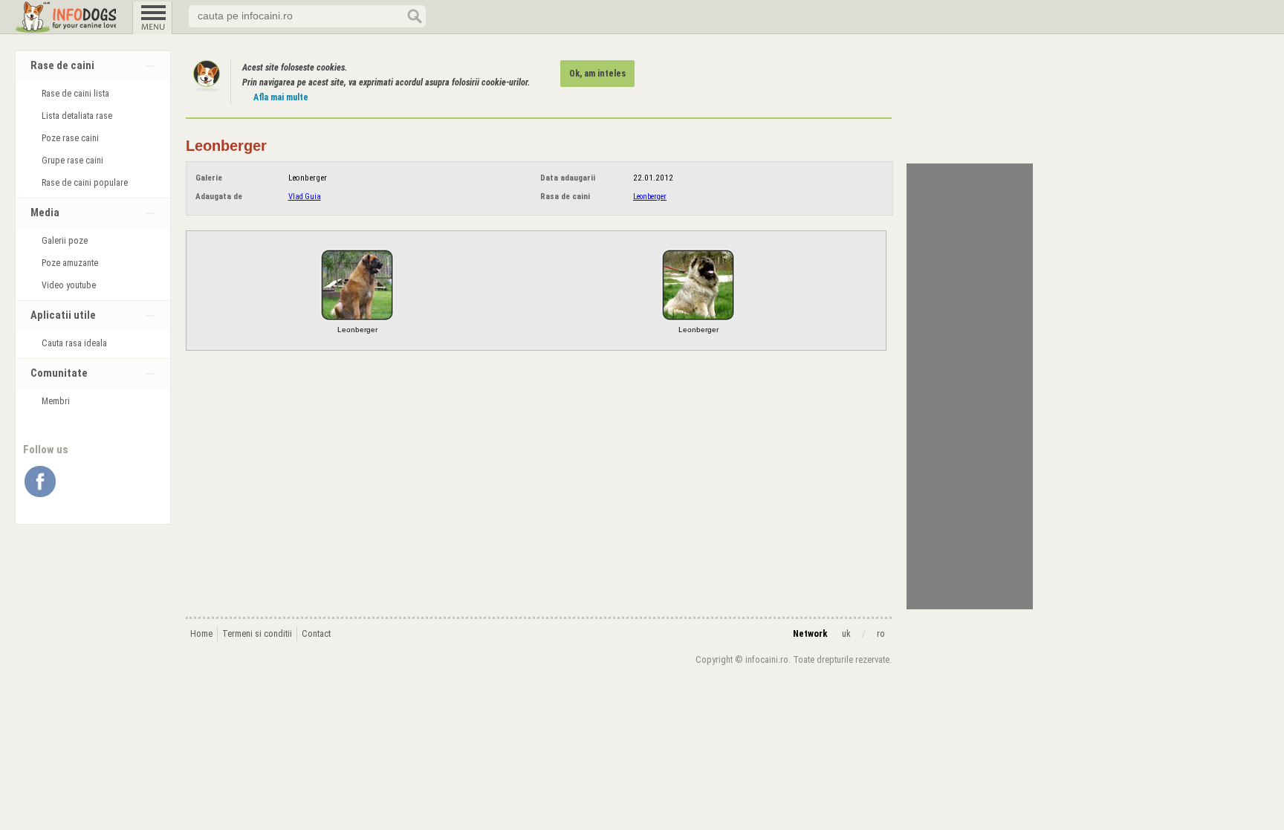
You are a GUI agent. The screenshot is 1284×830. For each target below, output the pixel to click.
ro (881, 634)
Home (201, 634)
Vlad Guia (304, 196)
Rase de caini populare (85, 183)
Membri (56, 401)
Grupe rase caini (72, 160)
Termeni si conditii (257, 634)
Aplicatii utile (63, 315)
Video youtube (69, 285)
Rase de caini (62, 65)
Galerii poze (65, 241)
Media (44, 213)
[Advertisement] (970, 386)
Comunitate (59, 373)
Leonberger (650, 196)
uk (846, 634)
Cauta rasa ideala (74, 343)
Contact (316, 634)
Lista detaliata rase (77, 116)
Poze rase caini (70, 138)
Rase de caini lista (75, 93)
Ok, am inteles (597, 73)
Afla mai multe (280, 97)
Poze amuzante (70, 263)
